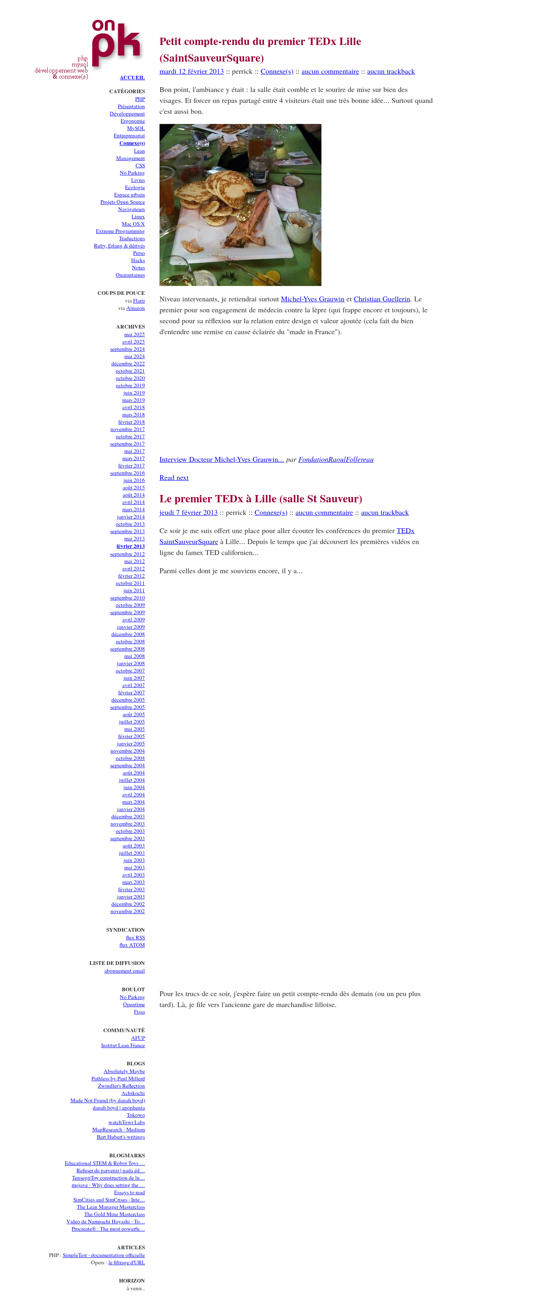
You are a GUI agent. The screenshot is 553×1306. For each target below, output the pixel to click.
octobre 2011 (130, 583)
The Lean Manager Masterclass (111, 1206)
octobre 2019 (130, 385)
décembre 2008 (128, 634)
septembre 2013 (127, 531)
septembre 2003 (127, 838)
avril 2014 (133, 502)
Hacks (138, 260)
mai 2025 (134, 334)
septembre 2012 (127, 553)
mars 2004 (133, 801)
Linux (138, 216)
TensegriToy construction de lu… (108, 1177)
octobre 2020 (130, 378)
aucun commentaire (330, 71)
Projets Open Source (122, 201)
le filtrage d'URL (126, 1262)
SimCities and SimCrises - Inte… (109, 1199)
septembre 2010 (127, 597)
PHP (140, 98)
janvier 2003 (131, 896)
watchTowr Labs (126, 1122)
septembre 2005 (127, 707)
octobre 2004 (130, 758)
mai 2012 (134, 561)
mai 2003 (134, 867)
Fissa (139, 1011)
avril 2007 (133, 685)
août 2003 (134, 845)
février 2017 (131, 465)
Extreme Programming (120, 231)
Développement (127, 113)
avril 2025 (133, 341)
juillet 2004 (132, 779)
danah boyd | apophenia (119, 1107)
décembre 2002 (128, 903)
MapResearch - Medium (118, 1129)
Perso (139, 252)
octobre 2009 (130, 604)
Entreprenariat (129, 135)
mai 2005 (134, 728)
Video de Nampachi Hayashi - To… (105, 1221)
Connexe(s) (132, 143)
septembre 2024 (127, 348)
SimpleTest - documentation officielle (104, 1255)
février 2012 (131, 575)
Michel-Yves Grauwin (313, 298)
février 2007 (131, 692)
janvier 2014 (131, 516)
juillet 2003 (132, 852)
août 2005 (134, 714)
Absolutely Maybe (124, 1071)
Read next (174, 477)
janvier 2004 (131, 809)
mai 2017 (134, 451)
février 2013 (131, 546)
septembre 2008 (127, 648)
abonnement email (124, 970)
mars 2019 (133, 399)
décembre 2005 (128, 699)
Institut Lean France (123, 1045)
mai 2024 (134, 356)
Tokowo (136, 1114)
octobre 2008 (130, 641)
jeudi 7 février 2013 (189, 512)
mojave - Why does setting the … (108, 1185)
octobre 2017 (130, 436)
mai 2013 (134, 538)
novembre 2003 (128, 823)
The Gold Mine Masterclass (114, 1214)
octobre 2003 (130, 830)
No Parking (132, 172)
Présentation (131, 106)
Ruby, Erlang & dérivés (119, 245)
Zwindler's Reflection (121, 1085)
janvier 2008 (131, 663)
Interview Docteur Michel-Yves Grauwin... (222, 459)
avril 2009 (133, 619)
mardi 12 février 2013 (192, 71)
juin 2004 (134, 787)
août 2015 (134, 487)
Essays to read (129, 1192)
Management (130, 158)
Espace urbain (129, 194)
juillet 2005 (132, 721)
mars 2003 (133, 882)
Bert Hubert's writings (121, 1136)
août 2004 (134, 772)
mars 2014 (133, 509)
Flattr (139, 300)
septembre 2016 (127, 472)
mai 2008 (134, 655)
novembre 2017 (128, 429)
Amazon (135, 308)
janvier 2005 (131, 743)
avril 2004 (133, 794)
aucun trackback (391, 71)
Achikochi (133, 1093)
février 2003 (131, 889)
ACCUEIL (132, 77)
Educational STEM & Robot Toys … (105, 1163)
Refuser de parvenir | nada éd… (111, 1170)
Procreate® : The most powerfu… (108, 1228)
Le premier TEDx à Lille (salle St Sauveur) (261, 498)
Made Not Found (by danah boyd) (107, 1100)
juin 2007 (134, 677)
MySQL (136, 128)
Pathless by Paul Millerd (118, 1078)
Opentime (134, 1004)
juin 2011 (134, 590)
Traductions (132, 238)
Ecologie (135, 187)
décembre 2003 (128, 816)
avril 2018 (133, 407)
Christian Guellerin (382, 298)
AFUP (138, 1037)
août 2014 (134, 494)
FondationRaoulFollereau (336, 459)
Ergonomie (133, 120)
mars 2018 (133, 414)
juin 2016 (134, 480)
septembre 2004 (127, 765)
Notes (138, 267)
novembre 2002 (128, 911)
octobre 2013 (130, 523)
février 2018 (131, 421)
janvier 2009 (131, 626)
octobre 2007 (130, 670)
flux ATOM (132, 944)
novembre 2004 (128, 750)
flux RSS (135, 937)
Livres (138, 180)
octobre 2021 (130, 370)
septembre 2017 (127, 443)
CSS (140, 165)
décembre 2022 (128, 363)
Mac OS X (133, 223)
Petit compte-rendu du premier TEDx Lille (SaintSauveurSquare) (260, 49)
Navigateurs (131, 209)
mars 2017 (133, 458)
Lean (139, 150)
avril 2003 (133, 874)
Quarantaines (130, 274)
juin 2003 (134, 860)
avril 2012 (133, 568)
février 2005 (131, 736)
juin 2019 (134, 392)
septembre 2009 (127, 612)
